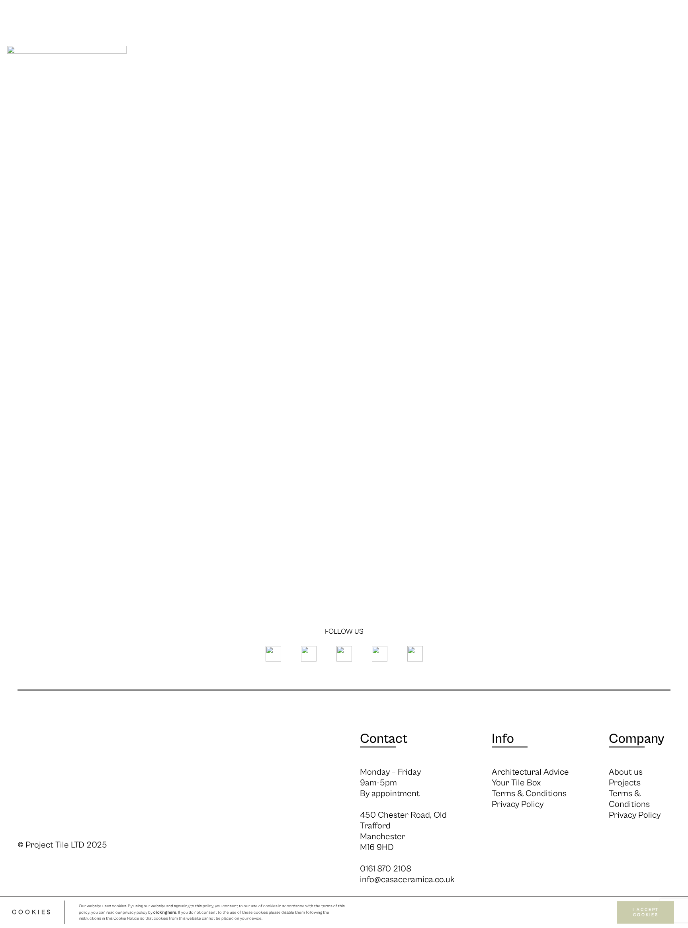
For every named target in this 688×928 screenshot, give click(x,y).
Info (260, 75)
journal (448, 75)
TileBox (648, 75)
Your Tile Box (516, 783)
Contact (384, 739)
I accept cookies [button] (646, 912)
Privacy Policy (517, 804)
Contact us (580, 75)
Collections (201, 75)
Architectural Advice (530, 772)
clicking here (164, 912)
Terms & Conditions (529, 794)
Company (636, 739)
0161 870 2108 (385, 869)
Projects (510, 75)
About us (626, 772)
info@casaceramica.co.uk (407, 880)
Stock (306, 75)
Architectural (375, 75)
